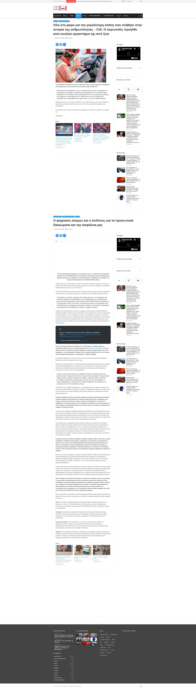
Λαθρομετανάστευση (109, 644)
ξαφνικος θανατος (103, 655)
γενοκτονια (109, 652)
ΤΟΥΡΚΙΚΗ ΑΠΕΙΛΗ (104, 650)
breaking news (57, 656)
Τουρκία (112, 650)
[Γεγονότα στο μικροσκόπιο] (60, 8)
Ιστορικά (118, 15)
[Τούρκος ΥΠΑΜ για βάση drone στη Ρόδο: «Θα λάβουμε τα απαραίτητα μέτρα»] (86, 635)
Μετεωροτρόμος (58, 677)
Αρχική (140, 686)
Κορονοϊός (106, 642)
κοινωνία (56, 672)
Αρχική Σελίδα (57, 15)
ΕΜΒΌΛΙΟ (108, 637)
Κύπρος (65, 15)
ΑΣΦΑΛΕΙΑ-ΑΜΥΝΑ (104, 634)
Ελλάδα (72, 15)
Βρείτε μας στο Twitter (124, 79)
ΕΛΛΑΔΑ (102, 637)
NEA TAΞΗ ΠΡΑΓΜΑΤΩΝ (94, 15)
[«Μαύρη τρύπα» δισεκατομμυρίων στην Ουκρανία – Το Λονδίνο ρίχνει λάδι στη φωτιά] (121, 189)
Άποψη (84, 15)
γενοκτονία (102, 652)
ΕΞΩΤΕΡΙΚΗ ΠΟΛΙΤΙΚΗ (105, 639)
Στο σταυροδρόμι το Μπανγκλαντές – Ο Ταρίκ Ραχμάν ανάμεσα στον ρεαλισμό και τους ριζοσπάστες (99, 1)
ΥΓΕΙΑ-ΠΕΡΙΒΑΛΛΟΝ (108, 15)
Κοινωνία (125, 15)
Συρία (109, 647)
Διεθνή (78, 15)
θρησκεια (56, 668)
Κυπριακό (113, 642)
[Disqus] (83, 176)
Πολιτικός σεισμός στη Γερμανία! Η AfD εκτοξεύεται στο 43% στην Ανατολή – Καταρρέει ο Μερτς (133, 198)
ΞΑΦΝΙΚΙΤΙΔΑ (103, 647)
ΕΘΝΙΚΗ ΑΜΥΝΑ (113, 634)
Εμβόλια (113, 639)
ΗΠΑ (101, 642)
